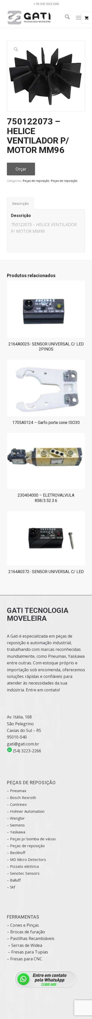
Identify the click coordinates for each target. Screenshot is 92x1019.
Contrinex (18, 804)
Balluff (15, 880)
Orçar (21, 169)
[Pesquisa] (65, 17)
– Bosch (14, 797)
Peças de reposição (36, 181)
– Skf (11, 886)
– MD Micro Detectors (26, 859)
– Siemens (16, 825)
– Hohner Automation (25, 811)
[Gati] (38, 17)
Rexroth (29, 797)
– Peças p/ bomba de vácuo (31, 838)
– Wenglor (16, 818)
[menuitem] (65, 17)
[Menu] (78, 17)
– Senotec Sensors (23, 873)
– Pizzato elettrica (23, 866)
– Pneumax (16, 790)
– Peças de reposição (26, 845)
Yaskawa (17, 831)
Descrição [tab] (20, 203)
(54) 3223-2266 (26, 751)
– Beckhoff (16, 852)
